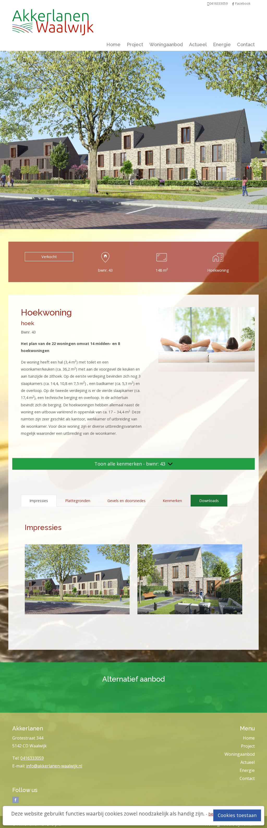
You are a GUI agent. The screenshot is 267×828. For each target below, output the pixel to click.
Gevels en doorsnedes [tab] (126, 500)
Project (135, 44)
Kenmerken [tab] (172, 500)
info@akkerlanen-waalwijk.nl (54, 766)
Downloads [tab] (209, 500)
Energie (222, 44)
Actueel (198, 44)
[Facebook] (233, 3)
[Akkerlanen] (53, 21)
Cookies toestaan (237, 815)
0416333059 (32, 758)
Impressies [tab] (38, 500)
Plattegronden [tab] (77, 500)
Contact (246, 44)
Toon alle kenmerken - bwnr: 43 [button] (130, 464)
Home (113, 44)
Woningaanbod (166, 44)
